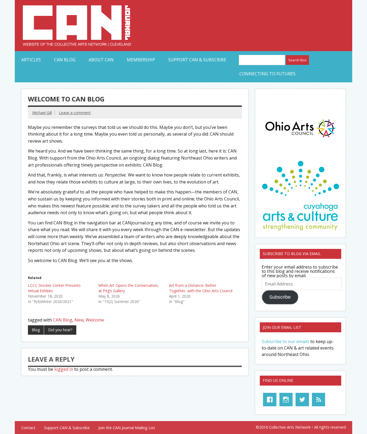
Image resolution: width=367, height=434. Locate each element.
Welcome (95, 320)
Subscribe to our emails (285, 341)
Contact (28, 428)
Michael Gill (42, 112)
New (79, 320)
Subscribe (280, 297)
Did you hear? (60, 329)
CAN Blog (64, 60)
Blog (36, 329)
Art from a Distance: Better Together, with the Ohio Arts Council (200, 288)
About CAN (101, 60)
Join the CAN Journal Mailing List (126, 428)
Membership (141, 60)
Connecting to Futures (267, 74)
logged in (63, 369)
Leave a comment (75, 112)
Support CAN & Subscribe (197, 60)
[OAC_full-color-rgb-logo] (300, 139)
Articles (31, 60)
